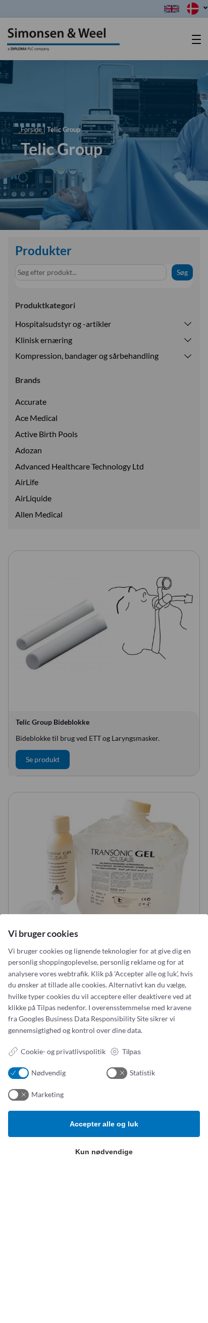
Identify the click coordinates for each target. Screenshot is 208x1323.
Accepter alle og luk (104, 1124)
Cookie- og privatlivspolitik (63, 1051)
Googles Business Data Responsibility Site (83, 1018)
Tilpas (131, 1052)
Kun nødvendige (104, 1152)
